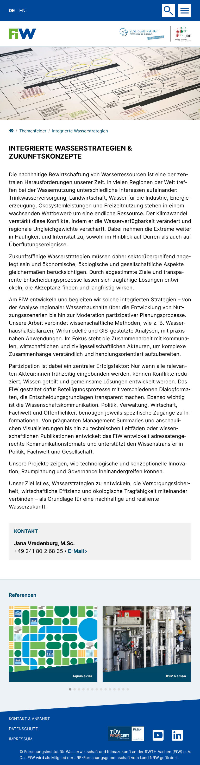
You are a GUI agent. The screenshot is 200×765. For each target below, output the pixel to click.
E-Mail (76, 551)
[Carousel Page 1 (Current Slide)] (70, 689)
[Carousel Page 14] (128, 689)
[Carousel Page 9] (105, 689)
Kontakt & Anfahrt (29, 718)
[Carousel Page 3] (79, 689)
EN (22, 10)
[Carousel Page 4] (83, 689)
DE (12, 10)
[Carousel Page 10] (110, 689)
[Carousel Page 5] (88, 689)
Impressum (20, 738)
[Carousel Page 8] (101, 689)
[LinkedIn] (177, 735)
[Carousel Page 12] (119, 689)
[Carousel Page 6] (92, 689)
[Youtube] (158, 735)
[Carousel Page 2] (74, 689)
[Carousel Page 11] (114, 689)
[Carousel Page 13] (123, 689)
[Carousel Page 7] (97, 689)
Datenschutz (23, 728)
